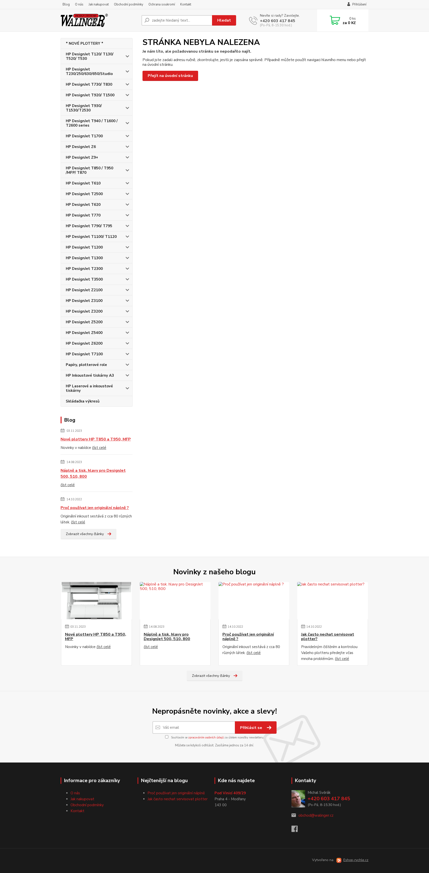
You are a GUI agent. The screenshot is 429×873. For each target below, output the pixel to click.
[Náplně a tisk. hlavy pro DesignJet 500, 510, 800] (175, 600)
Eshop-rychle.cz (355, 860)
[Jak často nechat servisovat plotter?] (332, 600)
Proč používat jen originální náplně (176, 793)
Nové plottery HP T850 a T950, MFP (96, 439)
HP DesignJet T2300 (84, 268)
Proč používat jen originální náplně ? (95, 507)
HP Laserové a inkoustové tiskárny (89, 388)
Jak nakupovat (99, 4)
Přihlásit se (251, 727)
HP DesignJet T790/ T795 (89, 225)
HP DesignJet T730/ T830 (89, 84)
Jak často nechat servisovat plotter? (327, 636)
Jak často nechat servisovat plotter (177, 799)
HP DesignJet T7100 (84, 354)
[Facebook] (297, 830)
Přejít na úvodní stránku (170, 75)
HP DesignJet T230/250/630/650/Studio (89, 71)
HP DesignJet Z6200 (84, 343)
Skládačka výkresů (83, 401)
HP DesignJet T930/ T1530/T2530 (84, 108)
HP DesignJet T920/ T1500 (90, 95)
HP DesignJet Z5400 (84, 332)
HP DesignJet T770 (83, 215)
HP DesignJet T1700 (84, 136)
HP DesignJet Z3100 (84, 300)
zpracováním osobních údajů (206, 737)
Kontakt (185, 4)
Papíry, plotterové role (86, 364)
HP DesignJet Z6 (81, 146)
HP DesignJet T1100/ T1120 (91, 236)
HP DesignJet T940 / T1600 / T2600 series (92, 123)
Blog (66, 4)
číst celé (99, 447)
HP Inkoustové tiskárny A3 (90, 375)
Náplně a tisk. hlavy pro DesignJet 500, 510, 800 (93, 473)
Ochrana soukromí (161, 4)
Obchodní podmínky (128, 4)
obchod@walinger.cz (315, 815)
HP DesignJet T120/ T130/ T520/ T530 (89, 56)
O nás (79, 4)
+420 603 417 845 (277, 21)
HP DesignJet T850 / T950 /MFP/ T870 (89, 170)
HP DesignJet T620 (83, 204)
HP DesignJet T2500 (84, 193)
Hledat (224, 20)
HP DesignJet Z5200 (84, 322)
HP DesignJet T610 (83, 183)
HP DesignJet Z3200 (84, 311)
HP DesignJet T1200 (84, 247)
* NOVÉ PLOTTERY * (84, 43)
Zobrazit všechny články (85, 534)
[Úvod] (99, 20)
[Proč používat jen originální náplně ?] (253, 600)
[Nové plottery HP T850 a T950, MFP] (96, 600)
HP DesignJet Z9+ (82, 157)
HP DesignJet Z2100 (84, 290)
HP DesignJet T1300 (84, 257)
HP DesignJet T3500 (84, 279)
